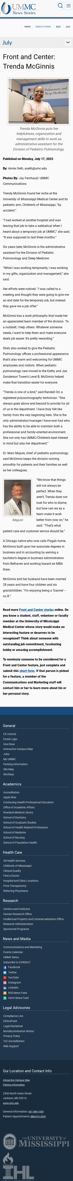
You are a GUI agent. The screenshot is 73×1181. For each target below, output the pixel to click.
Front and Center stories (36, 610)
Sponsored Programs (16, 929)
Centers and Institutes (16, 909)
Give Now (9, 744)
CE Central (9, 734)
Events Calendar (13, 952)
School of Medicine (14, 832)
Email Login (10, 739)
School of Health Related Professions (25, 827)
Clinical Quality (12, 871)
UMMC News (11, 957)
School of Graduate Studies (19, 822)
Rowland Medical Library (18, 812)
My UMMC (9, 759)
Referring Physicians (15, 891)
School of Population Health (20, 842)
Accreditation (11, 792)
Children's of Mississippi (17, 866)
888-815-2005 (38, 1116)
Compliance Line (13, 1016)
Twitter (11, 972)
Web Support (11, 1046)
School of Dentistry (14, 817)
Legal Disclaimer (13, 1026)
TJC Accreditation (14, 1041)
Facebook (13, 967)
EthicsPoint (10, 1021)
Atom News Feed (17, 998)
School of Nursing (14, 837)
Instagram (13, 982)
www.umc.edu (11, 1103)
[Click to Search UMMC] (60, 5)
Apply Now (9, 797)
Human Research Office (17, 914)
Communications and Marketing (22, 947)
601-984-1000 (36, 1111)
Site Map (8, 769)
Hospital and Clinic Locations (20, 880)
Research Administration (18, 924)
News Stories (24, 12)
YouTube (12, 977)
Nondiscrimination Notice (18, 1031)
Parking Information (15, 764)
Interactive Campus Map (18, 749)
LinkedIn (12, 987)
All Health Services (14, 860)
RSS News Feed (16, 993)
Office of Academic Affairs (19, 807)
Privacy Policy (11, 1036)
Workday (8, 774)
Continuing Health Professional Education (28, 802)
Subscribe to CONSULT (17, 962)
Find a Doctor (11, 875)
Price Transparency (14, 886)
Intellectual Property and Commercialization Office (33, 919)
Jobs (6, 754)
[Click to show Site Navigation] (68, 5)
